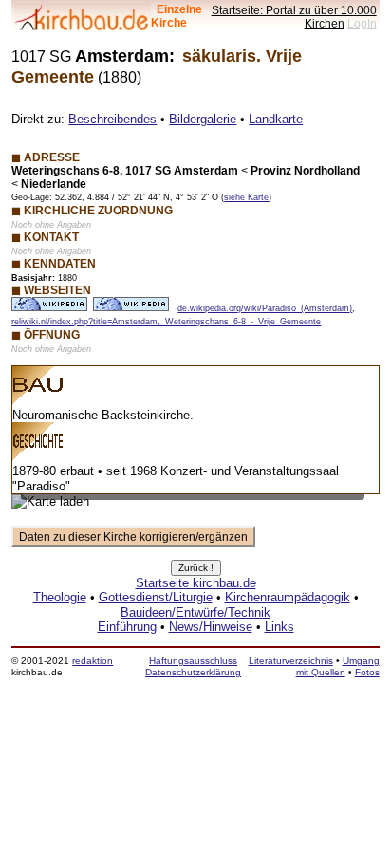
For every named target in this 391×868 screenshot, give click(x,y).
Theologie (59, 597)
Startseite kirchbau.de (196, 583)
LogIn (362, 23)
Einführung (127, 626)
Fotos (367, 672)
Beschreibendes (112, 119)
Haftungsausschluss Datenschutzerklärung (193, 666)
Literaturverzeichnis (291, 661)
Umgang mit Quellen (338, 666)
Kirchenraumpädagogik (287, 597)
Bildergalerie (202, 119)
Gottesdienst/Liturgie (156, 597)
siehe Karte (246, 197)
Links (279, 626)
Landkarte (276, 119)
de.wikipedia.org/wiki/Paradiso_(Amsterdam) (264, 308)
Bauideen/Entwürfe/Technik (195, 612)
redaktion (92, 661)
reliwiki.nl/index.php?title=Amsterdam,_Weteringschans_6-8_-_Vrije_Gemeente (166, 321)
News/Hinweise (210, 626)
